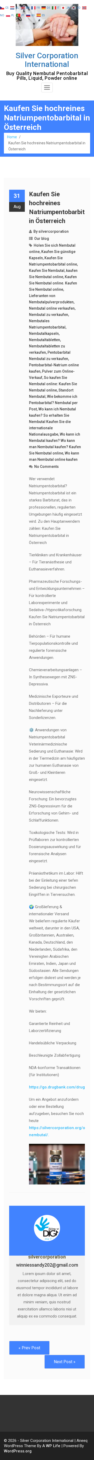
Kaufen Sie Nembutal (46, 270)
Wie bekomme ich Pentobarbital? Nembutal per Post (53, 402)
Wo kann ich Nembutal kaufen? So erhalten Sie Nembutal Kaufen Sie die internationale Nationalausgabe (52, 421)
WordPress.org (18, 1451)
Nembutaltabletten (44, 340)
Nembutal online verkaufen (52, 308)
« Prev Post (29, 1347)
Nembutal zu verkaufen (48, 315)
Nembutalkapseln (44, 333)
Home (12, 137)
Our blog (41, 238)
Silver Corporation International (47, 60)
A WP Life (51, 1445)
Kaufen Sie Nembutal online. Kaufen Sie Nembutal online (53, 283)
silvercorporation (53, 231)
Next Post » (64, 1361)
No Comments (46, 466)
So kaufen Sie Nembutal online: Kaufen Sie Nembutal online (53, 383)
